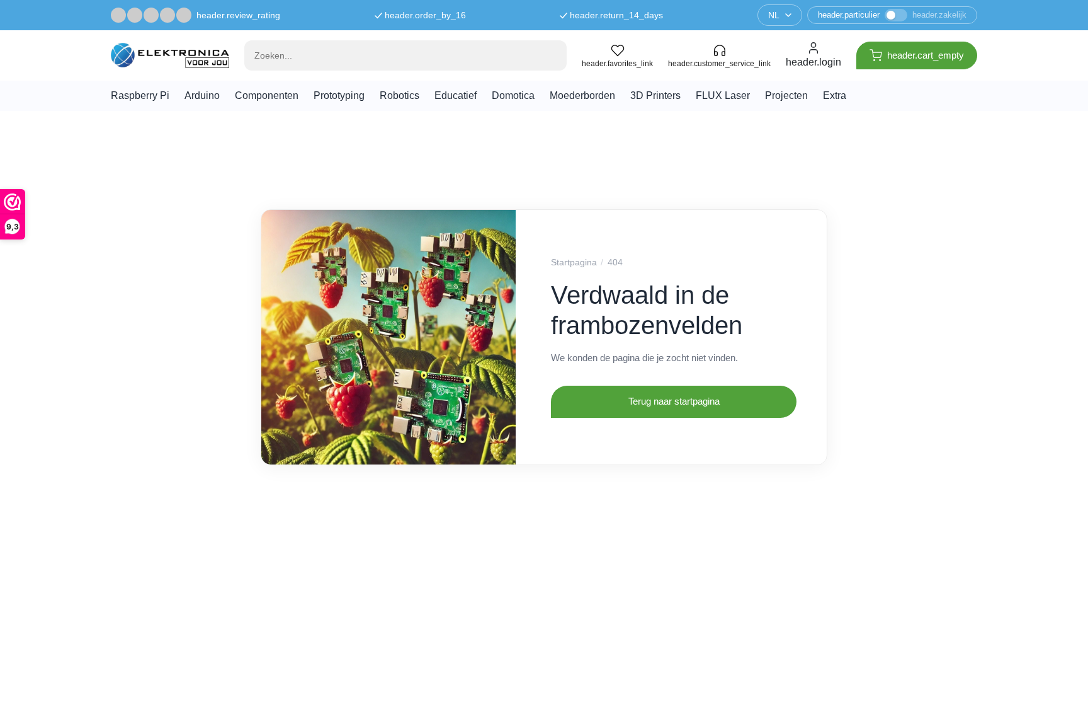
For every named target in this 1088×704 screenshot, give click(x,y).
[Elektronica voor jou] (170, 55)
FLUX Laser (723, 95)
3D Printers (655, 95)
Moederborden (582, 95)
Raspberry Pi (140, 95)
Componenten (266, 95)
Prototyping (339, 95)
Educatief (455, 95)
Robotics (399, 95)
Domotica (513, 95)
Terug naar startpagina (674, 401)
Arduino (202, 95)
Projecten (786, 95)
